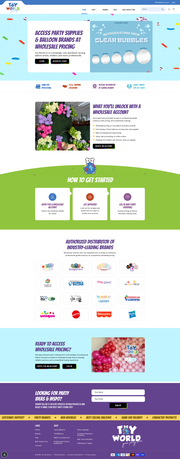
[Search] (162, 9)
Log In (69, 366)
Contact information (75, 455)
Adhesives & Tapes (84, 443)
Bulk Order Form (41, 441)
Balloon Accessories (61, 437)
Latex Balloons (59, 430)
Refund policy (60, 455)
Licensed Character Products (85, 434)
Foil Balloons (58, 434)
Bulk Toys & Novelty (85, 439)
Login (173, 2)
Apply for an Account (47, 366)
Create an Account (103, 146)
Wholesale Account (162, 2)
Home (37, 430)
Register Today (60, 61)
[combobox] (151, 9)
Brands (37, 434)
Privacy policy (91, 455)
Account (38, 445)
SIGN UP (118, 405)
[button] (94, 10)
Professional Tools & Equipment (62, 442)
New (37, 437)
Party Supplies (83, 430)
